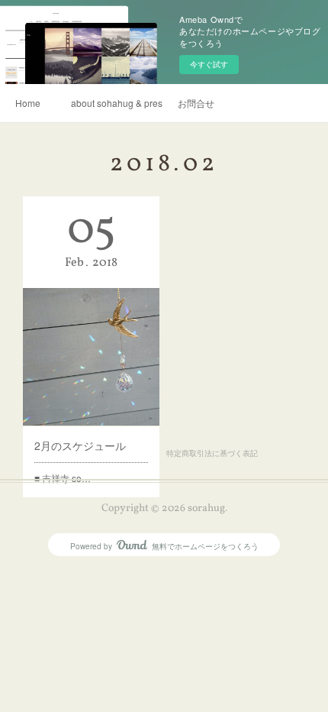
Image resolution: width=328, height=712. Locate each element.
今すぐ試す (209, 64)
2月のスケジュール (80, 445)
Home (27, 102)
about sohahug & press (116, 102)
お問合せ (196, 102)
